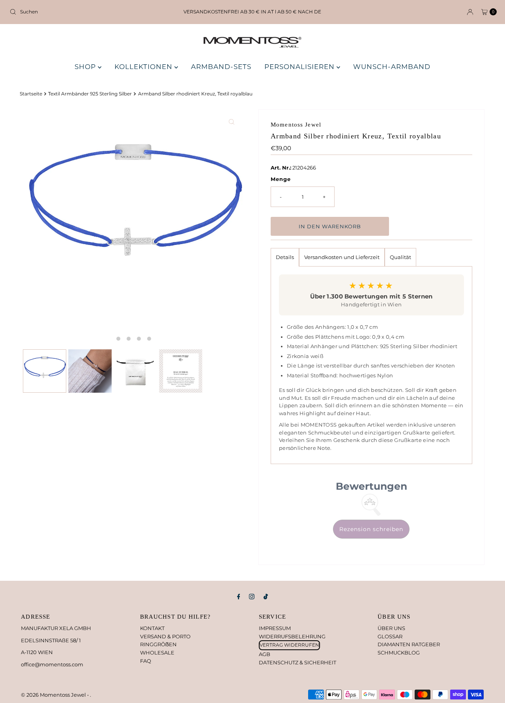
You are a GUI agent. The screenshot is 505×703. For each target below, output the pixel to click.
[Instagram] (251, 597)
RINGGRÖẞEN (158, 644)
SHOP (86, 67)
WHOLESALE (157, 652)
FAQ (145, 661)
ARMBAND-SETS (221, 67)
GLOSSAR (390, 636)
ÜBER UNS (391, 628)
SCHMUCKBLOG (399, 652)
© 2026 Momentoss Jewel (54, 695)
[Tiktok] (266, 597)
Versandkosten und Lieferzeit (342, 257)
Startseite (31, 94)
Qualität (400, 257)
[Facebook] (238, 597)
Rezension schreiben (371, 529)
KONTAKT (152, 628)
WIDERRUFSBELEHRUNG (292, 636)
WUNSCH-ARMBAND (391, 67)
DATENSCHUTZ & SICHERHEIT (297, 662)
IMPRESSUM (275, 628)
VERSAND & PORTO (165, 636)
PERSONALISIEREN (300, 67)
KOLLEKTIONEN (144, 67)
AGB (264, 654)
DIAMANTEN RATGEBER (409, 644)
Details (285, 257)
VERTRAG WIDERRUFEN (289, 645)
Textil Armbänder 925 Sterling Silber (90, 94)
